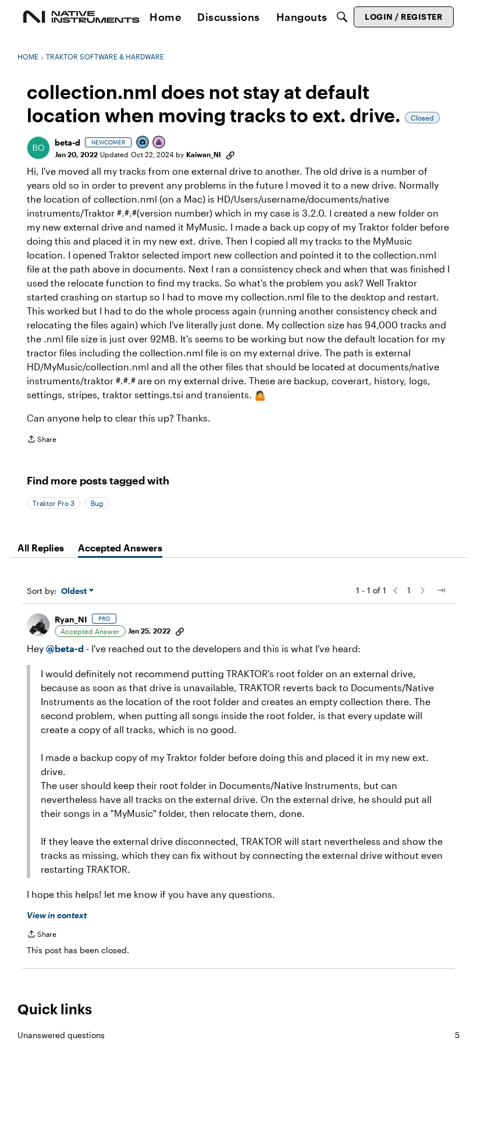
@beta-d (65, 648)
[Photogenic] (143, 142)
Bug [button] (97, 503)
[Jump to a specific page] (441, 590)
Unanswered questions (238, 1035)
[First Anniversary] (159, 142)
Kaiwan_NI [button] (203, 154)
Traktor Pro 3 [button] (53, 503)
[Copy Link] (230, 154)
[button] (38, 148)
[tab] (40, 548)
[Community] (81, 16)
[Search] (342, 16)
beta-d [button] (67, 142)
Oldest (75, 591)
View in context (57, 915)
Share (41, 440)
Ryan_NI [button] (71, 619)
